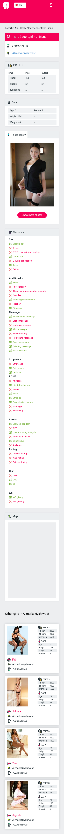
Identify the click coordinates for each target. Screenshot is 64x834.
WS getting (18, 501)
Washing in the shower (24, 299)
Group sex (18, 256)
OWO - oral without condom (26, 252)
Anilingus (17, 445)
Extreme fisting (20, 462)
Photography (19, 287)
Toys (15, 265)
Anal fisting (18, 458)
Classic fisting (20, 453)
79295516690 (19, 669)
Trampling (18, 410)
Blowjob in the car (22, 436)
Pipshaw (17, 304)
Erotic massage (20, 321)
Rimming (17, 308)
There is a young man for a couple (29, 291)
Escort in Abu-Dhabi (15, 28)
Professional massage (24, 316)
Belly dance (18, 368)
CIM (15, 475)
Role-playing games (23, 402)
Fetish (16, 269)
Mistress (17, 381)
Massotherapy (20, 333)
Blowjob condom (21, 424)
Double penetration (22, 261)
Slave (15, 393)
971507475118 (20, 45)
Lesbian (17, 372)
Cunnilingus (18, 441)
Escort (16, 282)
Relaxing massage (22, 346)
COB (15, 479)
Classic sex (18, 244)
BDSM (16, 389)
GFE (15, 428)
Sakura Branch (20, 350)
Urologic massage (22, 325)
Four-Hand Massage (23, 338)
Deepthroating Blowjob (24, 432)
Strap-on (17, 398)
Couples (17, 295)
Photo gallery (18, 135)
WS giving (18, 497)
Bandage (17, 406)
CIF (14, 484)
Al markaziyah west (23, 53)
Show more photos (32, 215)
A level (16, 248)
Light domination (21, 385)
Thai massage (20, 329)
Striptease (18, 364)
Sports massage (21, 342)
